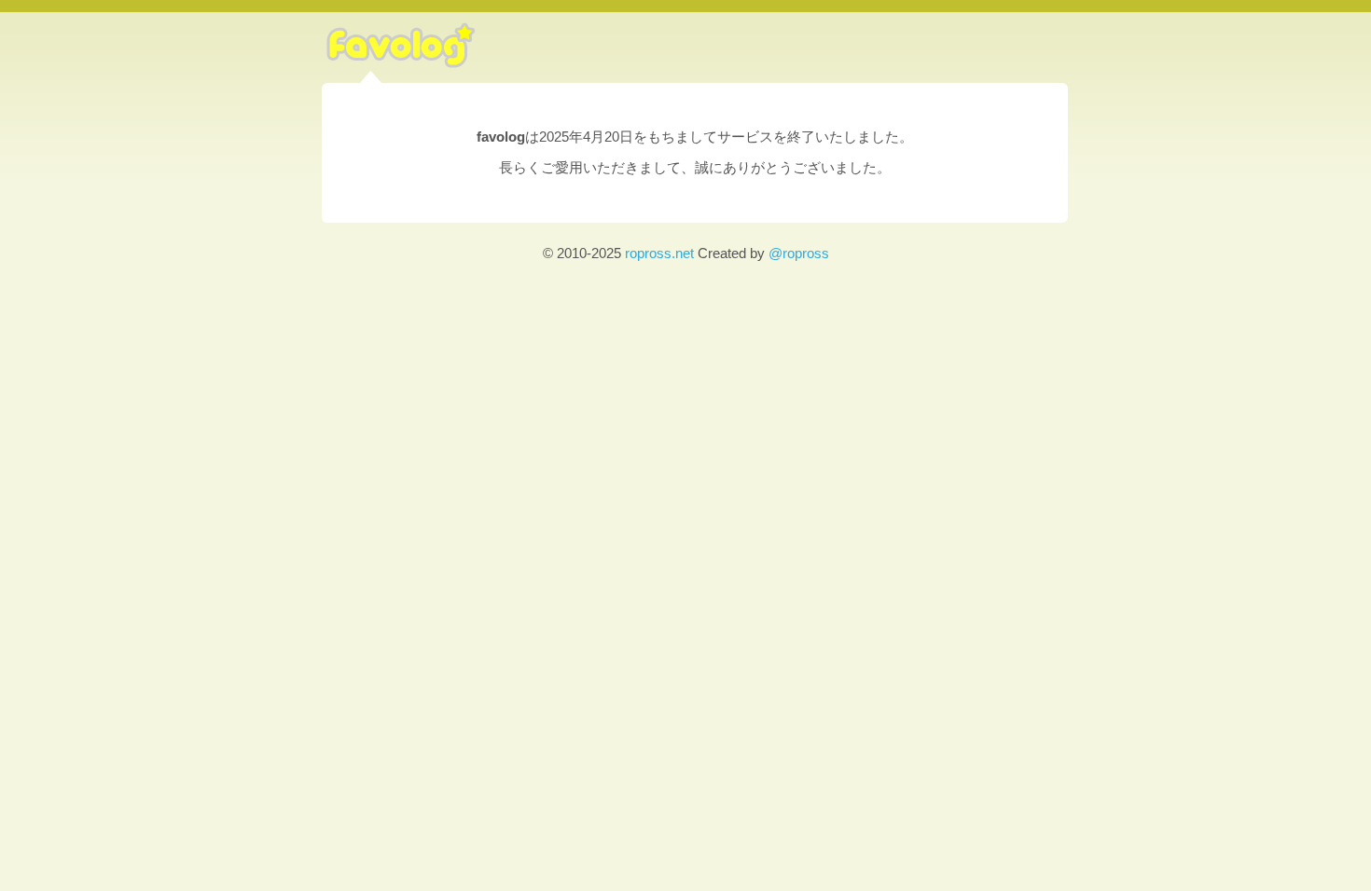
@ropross (799, 253)
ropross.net (659, 253)
